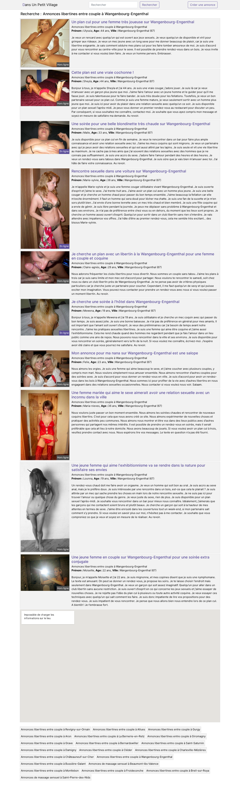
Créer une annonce (202, 5)
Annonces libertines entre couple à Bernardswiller (107, 743)
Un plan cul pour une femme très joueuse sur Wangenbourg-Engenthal (133, 22)
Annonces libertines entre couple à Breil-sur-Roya (177, 770)
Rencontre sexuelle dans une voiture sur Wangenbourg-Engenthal (129, 171)
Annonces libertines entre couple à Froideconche (112, 770)
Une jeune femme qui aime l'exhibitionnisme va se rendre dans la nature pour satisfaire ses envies (138, 467)
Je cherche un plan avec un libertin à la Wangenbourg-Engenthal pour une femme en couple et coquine (143, 256)
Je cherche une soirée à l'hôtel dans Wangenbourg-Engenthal (125, 301)
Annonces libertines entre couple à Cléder (105, 750)
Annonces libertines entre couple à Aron (46, 736)
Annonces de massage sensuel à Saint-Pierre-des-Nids (55, 777)
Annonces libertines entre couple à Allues (119, 729)
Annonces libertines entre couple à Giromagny (176, 736)
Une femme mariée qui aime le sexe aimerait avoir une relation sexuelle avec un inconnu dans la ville (140, 394)
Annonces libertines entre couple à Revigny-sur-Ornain (55, 729)
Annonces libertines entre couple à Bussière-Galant (53, 763)
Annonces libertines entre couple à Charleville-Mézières (170, 750)
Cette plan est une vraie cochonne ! (103, 72)
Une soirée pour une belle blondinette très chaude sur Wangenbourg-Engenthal (141, 124)
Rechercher (149, 5)
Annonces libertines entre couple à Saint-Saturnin (172, 743)
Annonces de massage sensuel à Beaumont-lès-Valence (123, 763)
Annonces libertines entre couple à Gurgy (174, 729)
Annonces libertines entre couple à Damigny (48, 750)
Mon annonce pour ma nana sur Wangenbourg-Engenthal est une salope (135, 353)
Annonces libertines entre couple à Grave (47, 743)
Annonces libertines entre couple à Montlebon (50, 770)
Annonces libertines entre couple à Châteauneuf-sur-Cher (57, 757)
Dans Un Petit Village (40, 5)
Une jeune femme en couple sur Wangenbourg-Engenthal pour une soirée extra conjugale (140, 559)
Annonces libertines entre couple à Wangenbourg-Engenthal (134, 757)
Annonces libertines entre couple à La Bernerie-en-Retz (109, 736)
